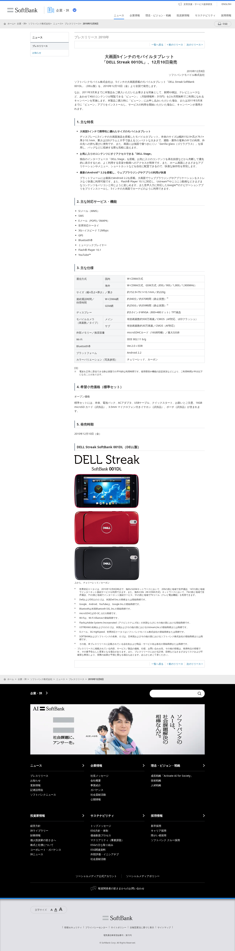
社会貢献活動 (98, 794)
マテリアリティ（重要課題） (107, 840)
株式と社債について (41, 845)
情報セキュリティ (73, 927)
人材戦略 (156, 785)
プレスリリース (72, 23)
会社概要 (96, 780)
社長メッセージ (100, 775)
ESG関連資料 (98, 849)
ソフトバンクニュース (43, 794)
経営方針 (35, 826)
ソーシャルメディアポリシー (143, 876)
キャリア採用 (158, 830)
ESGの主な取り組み (102, 845)
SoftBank (22, 10)
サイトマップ (164, 927)
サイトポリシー (118, 927)
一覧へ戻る (157, 44)
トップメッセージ (101, 826)
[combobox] (172, 693)
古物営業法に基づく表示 (142, 927)
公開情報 (96, 799)
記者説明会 (36, 790)
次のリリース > (195, 44)
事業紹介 (96, 785)
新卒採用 (156, 826)
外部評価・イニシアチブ (105, 854)
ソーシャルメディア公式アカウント (96, 876)
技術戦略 (156, 780)
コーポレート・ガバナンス (45, 849)
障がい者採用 (158, 835)
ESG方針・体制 (99, 830)
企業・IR (21, 23)
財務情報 (35, 835)
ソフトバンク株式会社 (39, 23)
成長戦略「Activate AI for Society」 (172, 775)
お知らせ (36, 52)
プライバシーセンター (96, 927)
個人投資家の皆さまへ (43, 840)
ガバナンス (97, 790)
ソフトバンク (117, 918)
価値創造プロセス (101, 835)
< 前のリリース (175, 44)
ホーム (11, 23)
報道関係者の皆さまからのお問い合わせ (121, 888)
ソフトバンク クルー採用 (165, 840)
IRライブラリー (39, 830)
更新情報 (35, 785)
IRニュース (36, 854)
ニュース (57, 23)
